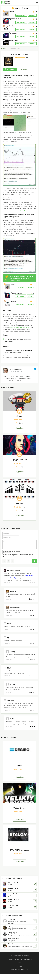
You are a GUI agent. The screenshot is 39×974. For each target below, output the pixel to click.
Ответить (32, 583)
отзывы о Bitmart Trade (20, 211)
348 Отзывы (20, 22)
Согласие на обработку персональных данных (19, 959)
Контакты (19, 966)
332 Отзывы (20, 15)
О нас (19, 962)
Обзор (31, 15)
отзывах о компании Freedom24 (19, 327)
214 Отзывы (20, 36)
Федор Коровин (16, 369)
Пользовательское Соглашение (19, 955)
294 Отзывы (20, 29)
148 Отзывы (20, 44)
